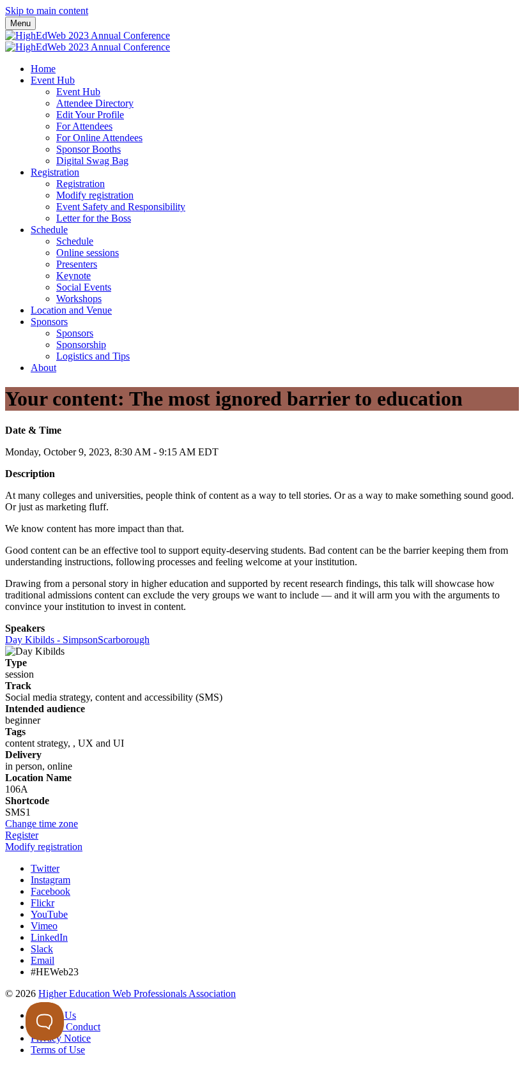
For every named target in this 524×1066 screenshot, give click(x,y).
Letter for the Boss (93, 218)
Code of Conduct (65, 1026)
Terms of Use (58, 1049)
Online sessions (87, 252)
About (43, 367)
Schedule (49, 229)
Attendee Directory (95, 103)
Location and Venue (71, 310)
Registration (55, 172)
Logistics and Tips (93, 356)
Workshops (79, 298)
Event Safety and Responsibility (120, 206)
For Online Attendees (99, 137)
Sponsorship (81, 344)
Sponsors (49, 321)
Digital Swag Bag (92, 160)
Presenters (76, 264)
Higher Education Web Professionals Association (137, 993)
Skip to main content (46, 10)
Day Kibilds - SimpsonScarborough (77, 639)
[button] (41, 823)
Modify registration (95, 195)
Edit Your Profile (90, 114)
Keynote (73, 275)
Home (43, 68)
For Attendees (84, 126)
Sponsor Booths (88, 149)
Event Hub (53, 80)
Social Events (83, 287)
